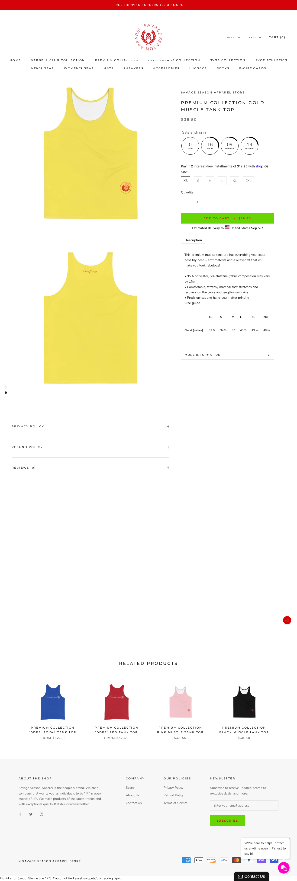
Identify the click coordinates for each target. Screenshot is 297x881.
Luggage (198, 68)
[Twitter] (30, 814)
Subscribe (227, 820)
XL (235, 181)
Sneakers (133, 68)
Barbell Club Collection (58, 60)
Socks (223, 68)
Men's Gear (42, 68)
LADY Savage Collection (174, 60)
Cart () (277, 37)
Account (234, 37)
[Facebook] (20, 814)
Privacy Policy (28, 426)
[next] (282, 706)
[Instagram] (41, 814)
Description (193, 240)
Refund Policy (27, 447)
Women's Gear (79, 68)
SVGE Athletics (271, 60)
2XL (248, 181)
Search (255, 37)
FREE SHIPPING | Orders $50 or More (148, 4)
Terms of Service (175, 803)
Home (15, 60)
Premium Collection (117, 60)
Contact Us (134, 803)
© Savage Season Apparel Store (50, 861)
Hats (109, 68)
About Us (133, 795)
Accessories (166, 68)
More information (203, 354)
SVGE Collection (228, 60)
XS (186, 181)
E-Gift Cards (252, 68)
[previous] (14, 706)
